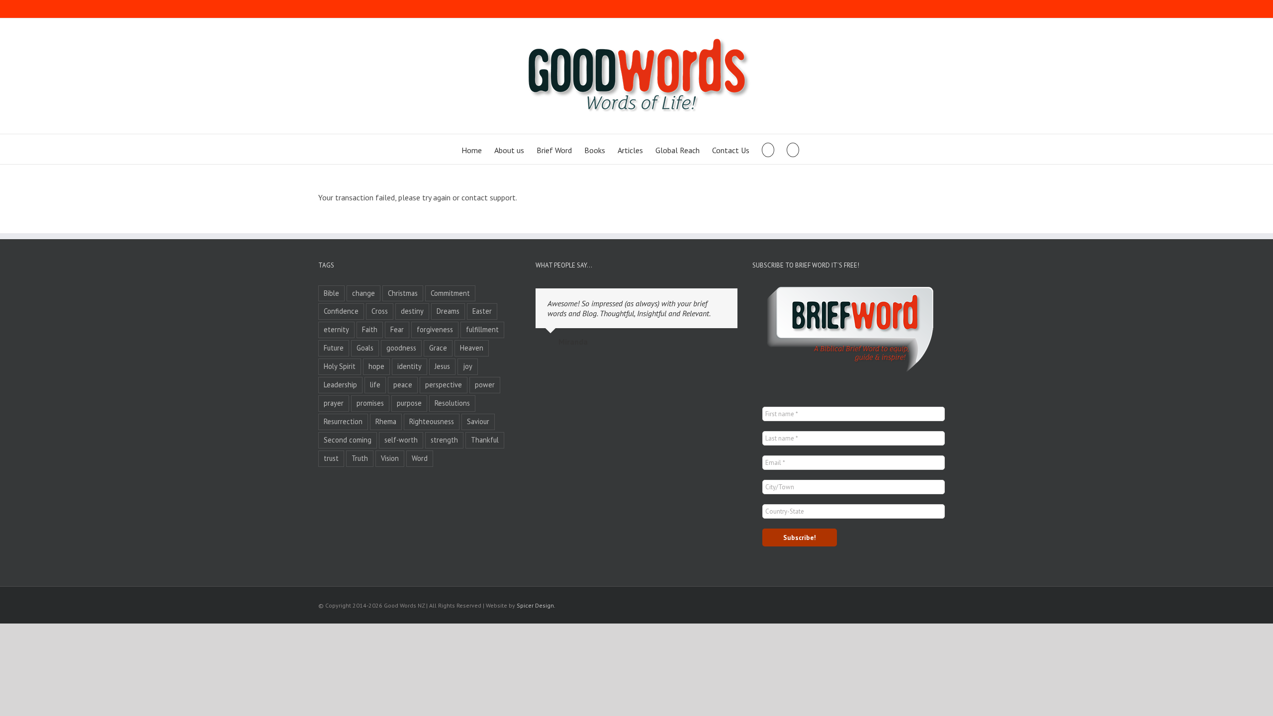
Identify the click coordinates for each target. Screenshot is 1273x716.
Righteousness (431, 421)
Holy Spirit (340, 366)
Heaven (471, 348)
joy (467, 366)
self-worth (401, 440)
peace (402, 384)
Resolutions (452, 403)
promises (370, 403)
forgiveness (435, 329)
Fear (397, 329)
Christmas (403, 293)
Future (334, 348)
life (375, 384)
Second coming (347, 440)
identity (409, 366)
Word (420, 458)
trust (331, 458)
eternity (336, 329)
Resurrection (343, 421)
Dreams (448, 311)
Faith (369, 329)
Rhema (385, 421)
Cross (379, 311)
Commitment (450, 293)
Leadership (340, 384)
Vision (390, 458)
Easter (482, 311)
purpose (409, 403)
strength (444, 440)
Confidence (341, 311)
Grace (438, 348)
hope (376, 366)
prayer (334, 403)
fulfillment (482, 329)
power (485, 384)
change (363, 293)
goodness (401, 348)
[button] (793, 149)
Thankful (485, 440)
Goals (365, 348)
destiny (412, 311)
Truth (360, 458)
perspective (443, 384)
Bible (331, 293)
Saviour (478, 421)
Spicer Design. (536, 605)
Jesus (442, 366)
